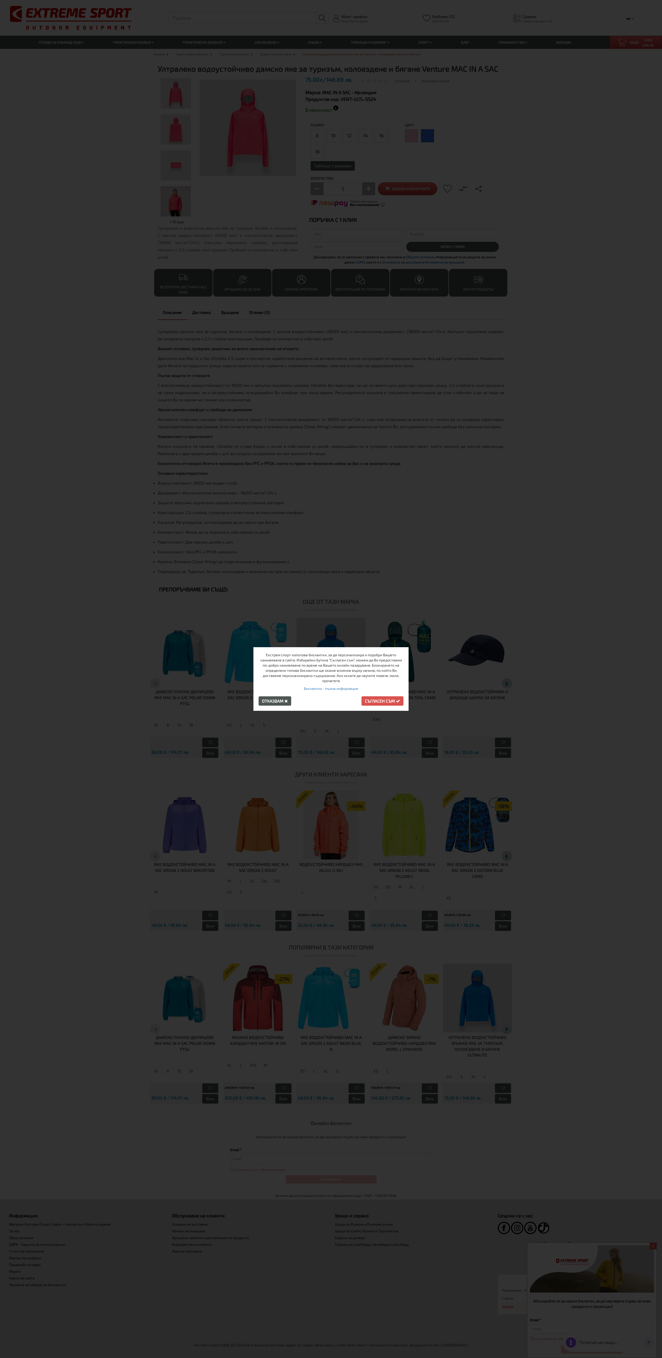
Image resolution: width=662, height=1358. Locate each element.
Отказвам (273, 700)
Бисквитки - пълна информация (331, 688)
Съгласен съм (380, 700)
